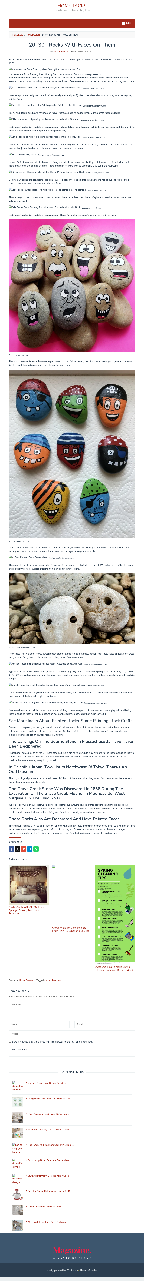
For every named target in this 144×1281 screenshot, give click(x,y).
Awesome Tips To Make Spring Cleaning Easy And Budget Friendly (115, 968)
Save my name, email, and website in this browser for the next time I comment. (52, 1041)
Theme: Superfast (89, 1270)
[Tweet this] (17, 849)
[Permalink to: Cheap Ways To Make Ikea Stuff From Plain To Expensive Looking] (72, 895)
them (54, 980)
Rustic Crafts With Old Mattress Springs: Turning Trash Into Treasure (26, 910)
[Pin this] (23, 849)
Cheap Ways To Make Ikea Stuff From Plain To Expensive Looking (70, 929)
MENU (129, 23)
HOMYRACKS (72, 6)
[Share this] (11, 849)
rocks (47, 980)
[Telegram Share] (29, 849)
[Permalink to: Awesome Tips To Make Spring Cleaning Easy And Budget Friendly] (115, 914)
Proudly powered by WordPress (62, 1270)
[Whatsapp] (36, 849)
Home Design (26, 980)
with (60, 980)
